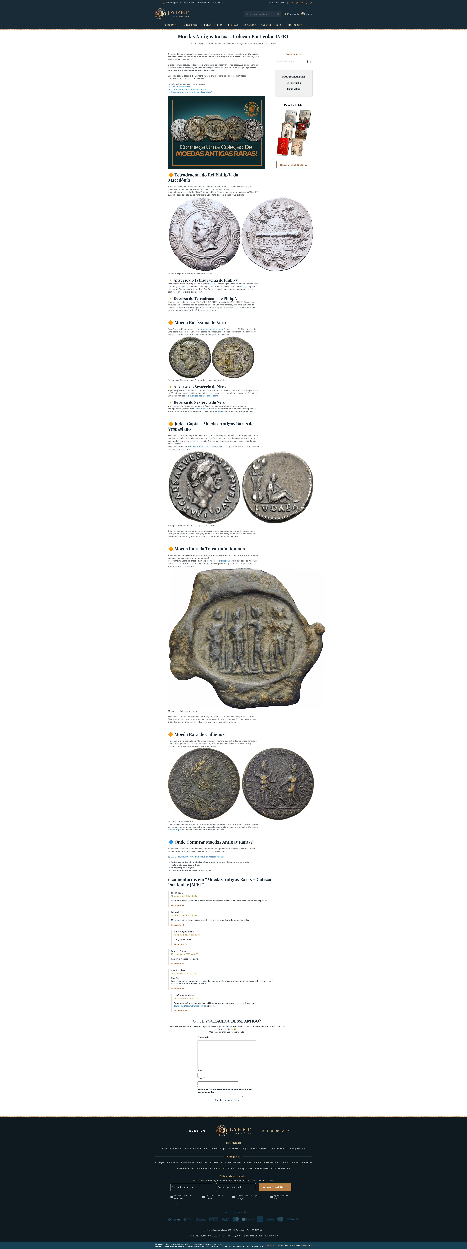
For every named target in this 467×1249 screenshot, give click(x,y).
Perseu (211, 283)
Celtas (215, 1162)
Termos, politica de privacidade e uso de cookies (295, 1245)
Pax (204, 408)
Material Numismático (209, 1168)
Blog (220, 24)
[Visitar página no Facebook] (292, 3)
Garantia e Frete (271, 24)
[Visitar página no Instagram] (288, 3)
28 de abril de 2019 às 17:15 (183, 973)
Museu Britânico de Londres (203, 446)
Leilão (208, 24)
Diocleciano (224, 561)
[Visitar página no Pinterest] (297, 3)
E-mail (201, 1078)
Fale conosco (294, 24)
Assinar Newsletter (273, 1187)
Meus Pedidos (194, 1148)
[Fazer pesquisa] (278, 14)
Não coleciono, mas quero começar (248, 1197)
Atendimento (280, 1148)
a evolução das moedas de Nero (203, 396)
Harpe (242, 286)
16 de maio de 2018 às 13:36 (184, 896)
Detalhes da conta (173, 1148)
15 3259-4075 (277, 2)
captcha (174, 1204)
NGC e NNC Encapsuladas (238, 1168)
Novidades (249, 24)
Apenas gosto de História (282, 1197)
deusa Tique (175, 829)
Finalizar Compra (239, 1148)
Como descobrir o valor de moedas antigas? (191, 92)
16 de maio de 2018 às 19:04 (187, 934)
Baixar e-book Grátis (292, 164)
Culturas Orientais (232, 1162)
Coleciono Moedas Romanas (182, 1197)
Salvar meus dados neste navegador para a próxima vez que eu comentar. (225, 1090)
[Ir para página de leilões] (311, 3)
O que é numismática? (181, 86)
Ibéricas (308, 1162)
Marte (220, 411)
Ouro (248, 1162)
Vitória (197, 408)
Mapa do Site (298, 1148)
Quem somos (191, 24)
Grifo (184, 286)
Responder (176, 905)
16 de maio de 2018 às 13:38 (184, 915)
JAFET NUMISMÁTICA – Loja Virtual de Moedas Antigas (197, 857)
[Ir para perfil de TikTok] (306, 3)
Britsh (296, 1162)
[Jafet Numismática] (172, 13)
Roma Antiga (293, 89)
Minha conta (293, 14)
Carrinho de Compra (216, 1148)
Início (193, 43)
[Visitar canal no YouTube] (302, 3)
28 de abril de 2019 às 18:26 (186, 998)
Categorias (233, 1156)
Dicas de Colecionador (216, 43)
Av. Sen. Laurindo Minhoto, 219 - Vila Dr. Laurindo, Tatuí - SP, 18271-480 (235, 1230)
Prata (258, 1162)
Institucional (233, 1142)
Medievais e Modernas (277, 1162)
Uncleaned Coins (281, 1168)
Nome (201, 1070)
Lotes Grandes (186, 1168)
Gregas (160, 1162)
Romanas (173, 1162)
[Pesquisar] (309, 61)
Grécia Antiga (294, 83)
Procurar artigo (294, 54)
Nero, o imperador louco (211, 329)
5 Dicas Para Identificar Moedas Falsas (189, 89)
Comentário (204, 1037)
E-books (233, 24)
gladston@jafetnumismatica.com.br (190, 1006)
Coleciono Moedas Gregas (214, 1197)
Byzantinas (188, 1162)
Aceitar (271, 1245)
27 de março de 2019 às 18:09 (184, 954)
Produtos (170, 24)
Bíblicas (203, 1162)
